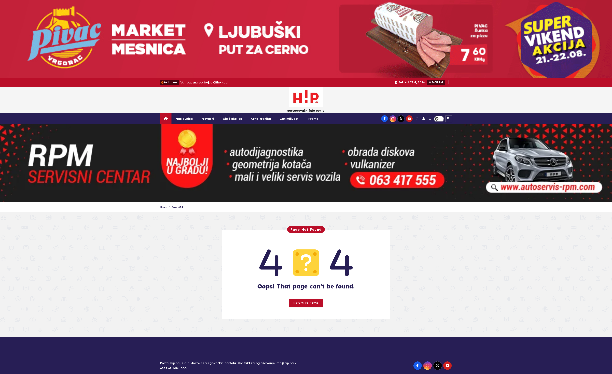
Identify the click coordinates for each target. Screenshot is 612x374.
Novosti (208, 119)
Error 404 (177, 207)
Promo (313, 119)
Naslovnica (184, 119)
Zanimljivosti (289, 119)
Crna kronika (261, 119)
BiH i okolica (232, 119)
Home (163, 207)
